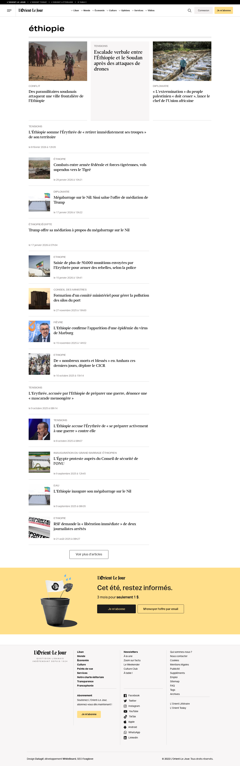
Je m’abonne (116, 609)
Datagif (39, 758)
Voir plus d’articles (89, 554)
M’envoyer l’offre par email (160, 609)
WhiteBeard (69, 758)
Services (82, 672)
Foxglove (88, 758)
